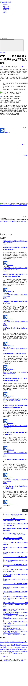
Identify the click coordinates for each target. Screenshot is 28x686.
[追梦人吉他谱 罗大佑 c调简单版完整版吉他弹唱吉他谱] (15, 481)
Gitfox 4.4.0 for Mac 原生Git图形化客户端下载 (15, 584)
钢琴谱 (5, 12)
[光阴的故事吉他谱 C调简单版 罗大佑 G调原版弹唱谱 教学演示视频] (15, 269)
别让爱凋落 (13, 642)
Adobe (2, 642)
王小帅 (23, 647)
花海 (19, 649)
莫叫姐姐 (24, 649)
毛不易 (13, 647)
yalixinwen (2, 67)
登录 (1, 52)
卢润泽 (19, 642)
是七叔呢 (24, 645)
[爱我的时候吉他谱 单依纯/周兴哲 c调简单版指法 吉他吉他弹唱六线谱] (15, 400)
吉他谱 (5, 11)
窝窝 (14, 649)
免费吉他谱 (6, 6)
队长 (4, 653)
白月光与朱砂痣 (8, 649)
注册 (4, 52)
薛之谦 (5, 651)
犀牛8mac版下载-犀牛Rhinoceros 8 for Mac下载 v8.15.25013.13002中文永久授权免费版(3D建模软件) (15, 604)
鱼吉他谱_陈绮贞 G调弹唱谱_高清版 (14, 353)
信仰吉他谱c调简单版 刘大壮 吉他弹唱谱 (13, 629)
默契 (20, 653)
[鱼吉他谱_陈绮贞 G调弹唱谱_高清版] (15, 348)
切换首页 (5, 4)
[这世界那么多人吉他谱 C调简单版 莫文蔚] (15, 454)
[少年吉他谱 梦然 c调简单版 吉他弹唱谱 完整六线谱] (15, 296)
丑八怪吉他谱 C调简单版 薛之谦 (11, 628)
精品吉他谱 (6, 8)
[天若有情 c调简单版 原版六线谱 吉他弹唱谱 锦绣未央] (15, 427)
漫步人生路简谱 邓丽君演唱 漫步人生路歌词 (14, 634)
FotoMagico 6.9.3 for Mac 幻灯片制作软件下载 (15, 557)
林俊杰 (6, 647)
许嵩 (9, 651)
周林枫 (8, 645)
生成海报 (24, 155)
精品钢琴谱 (6, 9)
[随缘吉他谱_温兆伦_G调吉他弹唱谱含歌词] (15, 323)
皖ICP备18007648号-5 (8, 660)
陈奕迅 (11, 653)
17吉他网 (20, 660)
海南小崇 (18, 647)
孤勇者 (19, 645)
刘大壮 (7, 642)
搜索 (1, 508)
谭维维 (17, 651)
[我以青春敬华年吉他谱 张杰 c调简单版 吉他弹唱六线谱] (15, 242)
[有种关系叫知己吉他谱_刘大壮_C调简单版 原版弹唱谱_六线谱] (15, 373)
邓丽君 (21, 651)
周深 (13, 645)
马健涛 (17, 653)
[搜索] (12, 45)
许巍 (13, 651)
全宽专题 (5, 656)
